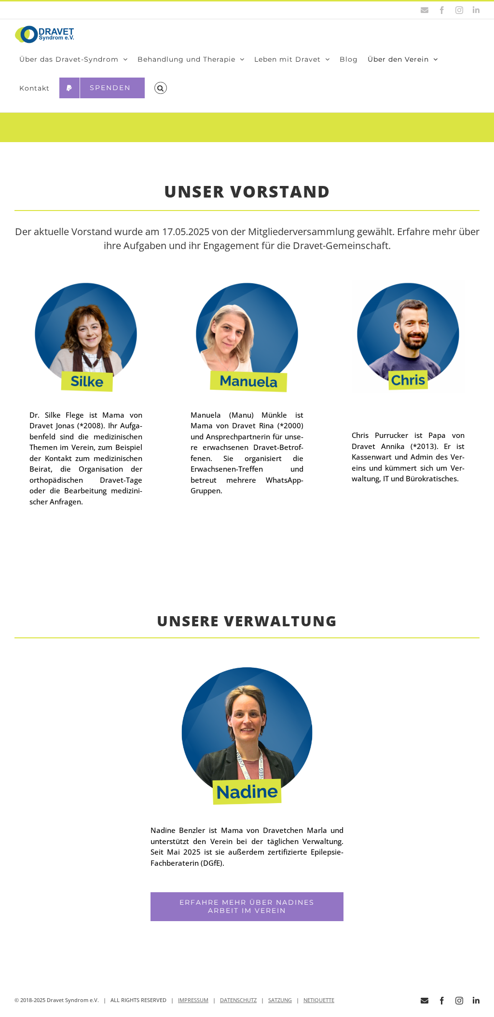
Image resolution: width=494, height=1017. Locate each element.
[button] (161, 88)
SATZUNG (280, 1000)
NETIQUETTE (318, 1000)
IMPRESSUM (193, 1000)
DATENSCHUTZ (238, 1000)
